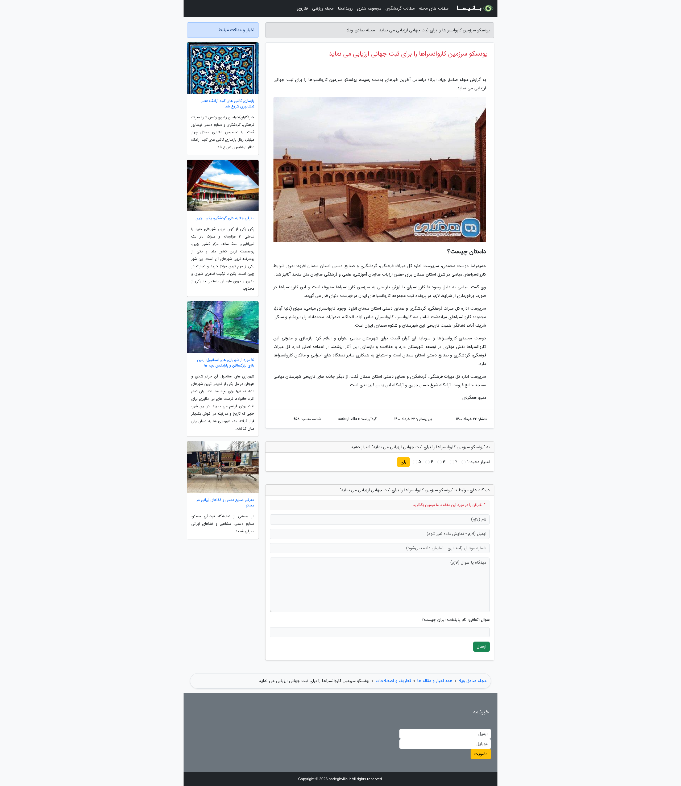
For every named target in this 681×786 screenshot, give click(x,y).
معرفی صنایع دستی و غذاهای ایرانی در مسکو (225, 502)
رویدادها (345, 8)
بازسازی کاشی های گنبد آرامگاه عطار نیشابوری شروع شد (227, 103)
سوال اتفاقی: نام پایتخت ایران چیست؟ (456, 620)
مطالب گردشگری (400, 8)
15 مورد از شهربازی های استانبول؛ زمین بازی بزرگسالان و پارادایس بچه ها (225, 362)
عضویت (481, 754)
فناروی (302, 8)
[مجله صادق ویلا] (474, 8)
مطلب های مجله (434, 8)
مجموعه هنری (369, 8)
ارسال (481, 646)
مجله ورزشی (323, 8)
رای (403, 462)
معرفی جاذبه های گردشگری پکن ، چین (225, 218)
